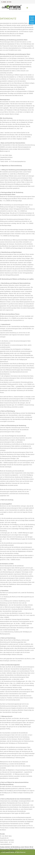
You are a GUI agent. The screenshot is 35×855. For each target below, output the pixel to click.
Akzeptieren (4, 853)
